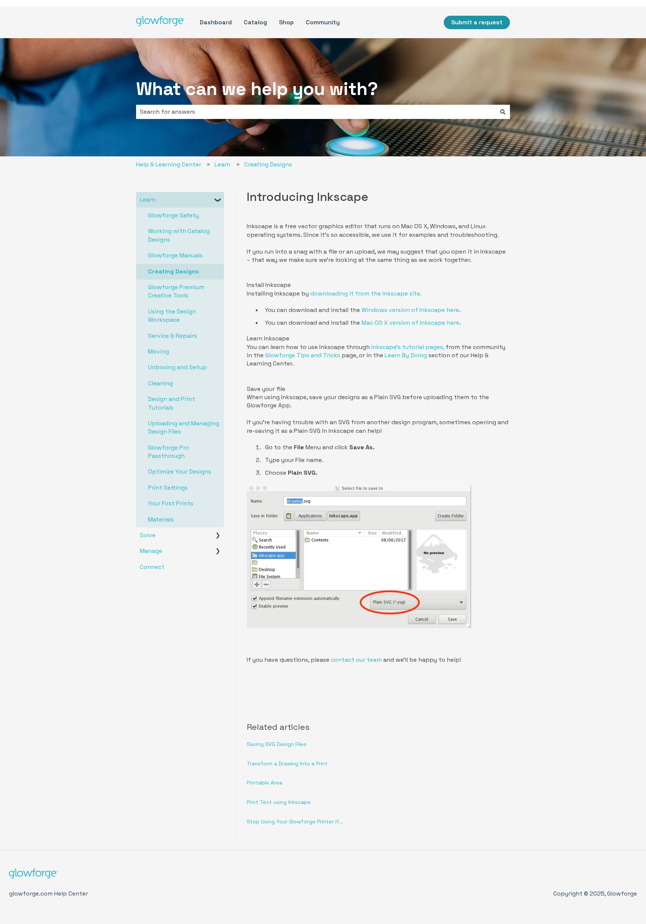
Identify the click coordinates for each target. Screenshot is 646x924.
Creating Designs (268, 164)
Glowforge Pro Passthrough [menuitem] (168, 452)
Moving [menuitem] (158, 351)
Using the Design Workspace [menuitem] (172, 316)
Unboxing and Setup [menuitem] (177, 367)
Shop (286, 22)
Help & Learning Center (168, 164)
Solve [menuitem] (148, 535)
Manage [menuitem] (151, 551)
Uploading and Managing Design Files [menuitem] (183, 427)
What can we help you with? (257, 88)
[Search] (503, 112)
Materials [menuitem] (161, 519)
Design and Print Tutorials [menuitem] (171, 403)
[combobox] (316, 112)
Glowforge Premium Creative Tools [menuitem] (176, 291)
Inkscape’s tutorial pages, (407, 347)
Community (323, 22)
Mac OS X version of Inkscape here (410, 323)
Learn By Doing (406, 355)
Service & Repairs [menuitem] (172, 336)
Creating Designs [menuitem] (173, 271)
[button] (218, 200)
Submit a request (476, 22)
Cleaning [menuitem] (160, 383)
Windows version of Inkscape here (410, 310)
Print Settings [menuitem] (168, 488)
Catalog (255, 22)
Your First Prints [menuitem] (170, 503)
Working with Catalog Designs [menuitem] (179, 235)
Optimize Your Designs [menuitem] (179, 471)
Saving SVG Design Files (277, 744)
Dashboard (216, 22)
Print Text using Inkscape (279, 802)
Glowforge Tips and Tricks (302, 355)
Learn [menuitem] (148, 200)
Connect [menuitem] (152, 567)
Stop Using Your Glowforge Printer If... (295, 821)
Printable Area (264, 782)
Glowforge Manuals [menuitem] (175, 255)
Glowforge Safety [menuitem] (173, 215)
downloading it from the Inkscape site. (366, 293)
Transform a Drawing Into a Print (287, 763)
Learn (222, 164)
